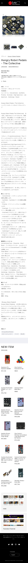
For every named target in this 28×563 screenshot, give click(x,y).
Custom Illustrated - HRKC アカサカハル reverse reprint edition (20, 459)
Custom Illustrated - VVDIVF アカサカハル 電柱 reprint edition (7, 458)
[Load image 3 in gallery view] (21, 47)
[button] (2, 3)
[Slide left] (1, 47)
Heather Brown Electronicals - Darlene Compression (19, 412)
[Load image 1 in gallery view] (7, 47)
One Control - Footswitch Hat (19, 368)
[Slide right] (26, 47)
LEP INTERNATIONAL (12, 560)
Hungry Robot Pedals (14, 56)
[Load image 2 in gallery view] (14, 47)
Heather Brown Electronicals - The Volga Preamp (6, 411)
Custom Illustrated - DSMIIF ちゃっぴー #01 (7, 389)
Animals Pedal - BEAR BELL (19, 388)
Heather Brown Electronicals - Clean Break (5, 435)
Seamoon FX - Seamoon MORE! (6, 368)
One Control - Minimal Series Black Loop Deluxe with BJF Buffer (21, 436)
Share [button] (4, 81)
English (13, 554)
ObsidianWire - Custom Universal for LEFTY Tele (6, 482)
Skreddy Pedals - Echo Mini (20, 481)
